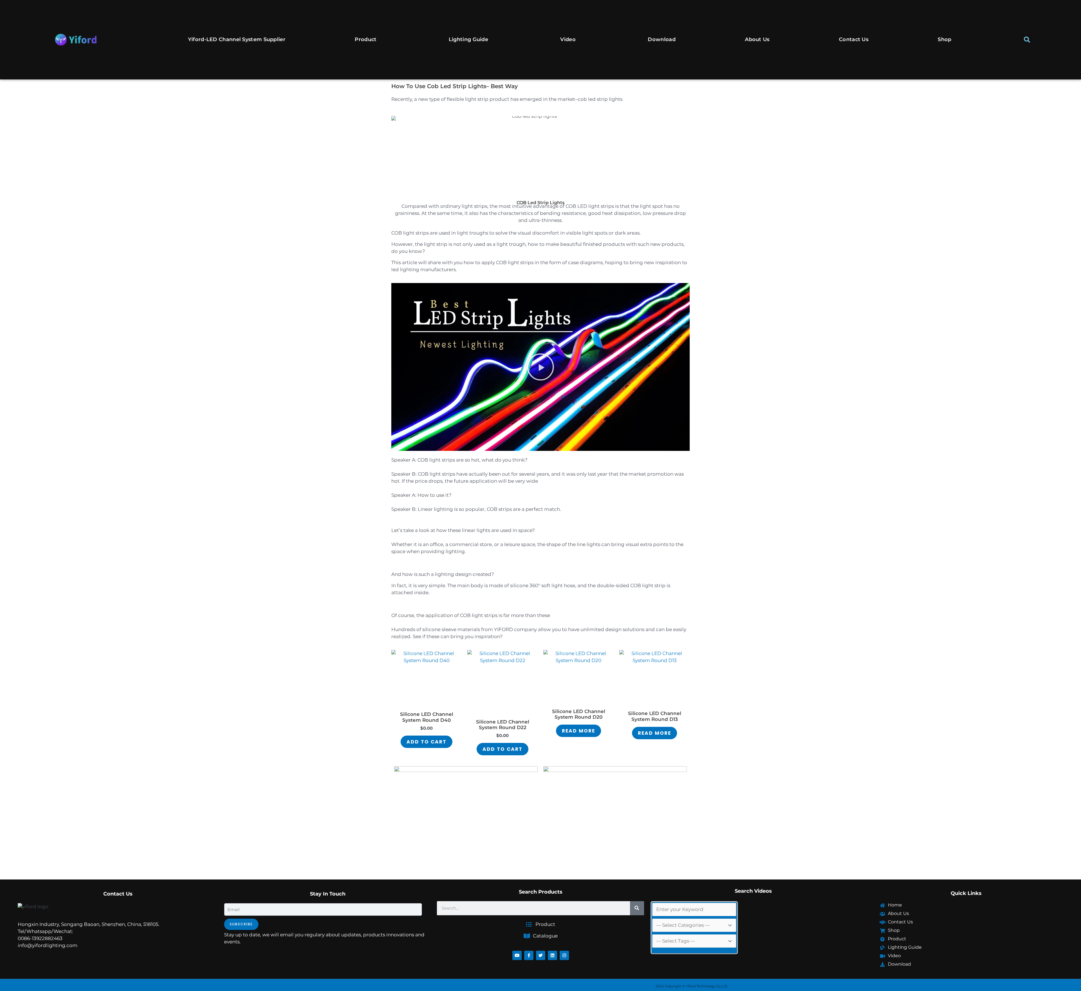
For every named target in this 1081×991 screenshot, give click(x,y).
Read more (578, 730)
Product (365, 39)
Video (568, 39)
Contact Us (853, 39)
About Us (757, 39)
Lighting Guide (468, 39)
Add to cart (426, 741)
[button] (1027, 39)
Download (661, 39)
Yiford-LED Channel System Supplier (236, 39)
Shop (944, 39)
